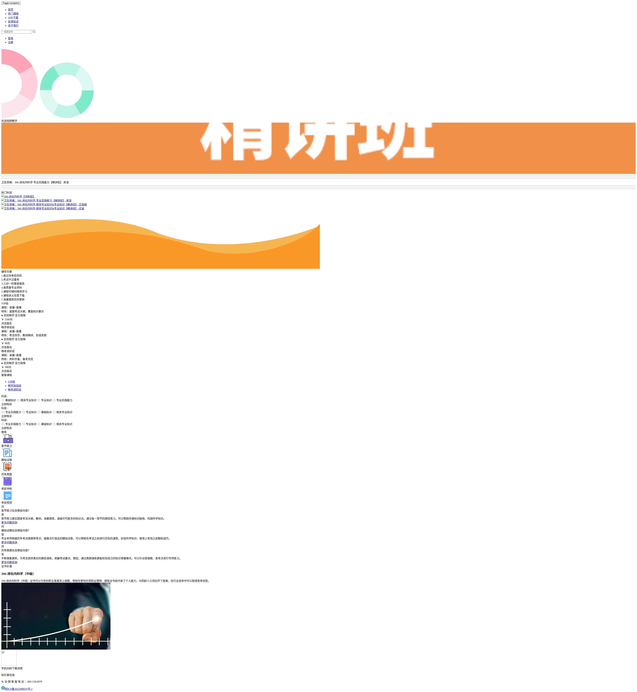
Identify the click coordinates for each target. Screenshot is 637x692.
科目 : (4, 396)
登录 (10, 38)
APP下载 (13, 17)
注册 (10, 42)
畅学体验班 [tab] (14, 385)
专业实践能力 (64, 400)
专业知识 (46, 400)
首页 (10, 9)
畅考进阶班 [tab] (14, 389)
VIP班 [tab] (11, 381)
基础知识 (10, 400)
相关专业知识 (28, 400)
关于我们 (13, 25)
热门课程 (13, 13)
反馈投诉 (13, 21)
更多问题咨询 (9, 522)
